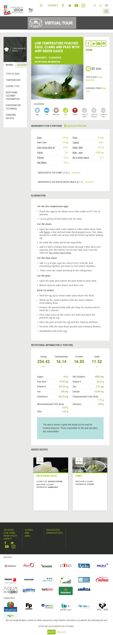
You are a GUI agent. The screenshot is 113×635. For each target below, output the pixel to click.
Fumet (40, 152)
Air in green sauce (81, 157)
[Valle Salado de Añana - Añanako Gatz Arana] (84, 580)
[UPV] (102, 606)
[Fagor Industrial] (11, 580)
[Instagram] (83, 5)
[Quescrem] (29, 590)
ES (94, 5)
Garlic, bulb (78, 147)
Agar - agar (78, 152)
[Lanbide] (47, 606)
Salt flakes (42, 162)
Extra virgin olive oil (46, 147)
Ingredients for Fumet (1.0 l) (54, 172)
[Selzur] (102, 566)
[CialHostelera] (66, 566)
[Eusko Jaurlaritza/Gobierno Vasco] (11, 606)
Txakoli (76, 142)
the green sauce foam (60, 253)
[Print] (104, 43)
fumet (47, 232)
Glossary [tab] (21, 65)
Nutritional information (47, 62)
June (88, 91)
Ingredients (41, 58)
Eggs (100, 77)
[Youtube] (76, 5)
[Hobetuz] (66, 606)
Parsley (40, 157)
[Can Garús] (66, 580)
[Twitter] (70, 5)
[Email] (98, 43)
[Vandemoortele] (29, 580)
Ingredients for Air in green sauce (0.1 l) (60, 182)
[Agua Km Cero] (11, 590)
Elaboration (55, 58)
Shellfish (90, 80)
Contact (7, 539)
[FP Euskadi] (29, 606)
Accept (51, 632)
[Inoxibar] (102, 580)
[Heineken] (47, 566)
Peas (75, 137)
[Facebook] (63, 5)
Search (41, 5)
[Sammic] (11, 566)
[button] (35, 81)
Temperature (13, 80)
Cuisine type (12, 86)
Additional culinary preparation (13, 96)
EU (100, 5)
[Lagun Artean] (47, 580)
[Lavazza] (84, 589)
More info (62, 632)
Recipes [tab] (9, 65)
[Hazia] (29, 566)
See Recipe (76, 173)
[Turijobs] (47, 589)
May (104, 88)
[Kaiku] (84, 566)
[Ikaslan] (84, 606)
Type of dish (13, 73)
